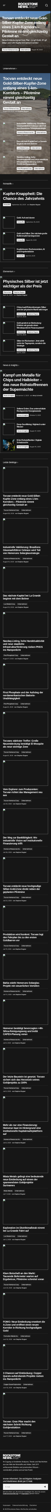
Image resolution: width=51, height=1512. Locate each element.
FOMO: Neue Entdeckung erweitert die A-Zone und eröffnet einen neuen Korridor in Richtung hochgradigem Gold (24, 1326)
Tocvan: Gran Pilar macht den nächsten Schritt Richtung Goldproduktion (19, 1424)
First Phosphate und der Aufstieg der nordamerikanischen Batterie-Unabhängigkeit (23, 695)
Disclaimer (33, 1505)
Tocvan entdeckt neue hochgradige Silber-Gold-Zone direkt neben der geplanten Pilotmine (22, 889)
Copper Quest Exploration (12, 1384)
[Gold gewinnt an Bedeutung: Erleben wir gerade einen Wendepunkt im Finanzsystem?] (25, 329)
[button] (4, 5)
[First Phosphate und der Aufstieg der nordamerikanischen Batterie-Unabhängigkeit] (25, 676)
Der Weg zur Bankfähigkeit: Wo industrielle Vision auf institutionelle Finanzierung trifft (22, 840)
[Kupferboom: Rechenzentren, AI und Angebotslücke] (25, 254)
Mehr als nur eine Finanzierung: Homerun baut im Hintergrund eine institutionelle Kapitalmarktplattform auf (22, 1129)
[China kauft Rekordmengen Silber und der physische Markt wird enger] (25, 312)
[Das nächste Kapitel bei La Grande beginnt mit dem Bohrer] (25, 579)
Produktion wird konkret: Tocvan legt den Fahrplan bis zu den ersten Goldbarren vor (23, 937)
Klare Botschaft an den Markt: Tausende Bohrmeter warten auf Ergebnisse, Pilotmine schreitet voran (23, 1276)
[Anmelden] (45, 1486)
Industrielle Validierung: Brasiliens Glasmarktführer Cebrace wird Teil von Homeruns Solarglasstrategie (21, 550)
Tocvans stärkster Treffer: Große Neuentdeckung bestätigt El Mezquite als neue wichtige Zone (23, 743)
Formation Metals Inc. (11, 1336)
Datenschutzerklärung (10, 1493)
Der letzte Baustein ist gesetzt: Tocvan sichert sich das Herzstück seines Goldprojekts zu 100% (24, 1079)
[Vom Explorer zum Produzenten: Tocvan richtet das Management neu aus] (25, 773)
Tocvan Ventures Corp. (10, 50)
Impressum (25, 1493)
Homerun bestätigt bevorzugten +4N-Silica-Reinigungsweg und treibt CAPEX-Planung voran (23, 1031)
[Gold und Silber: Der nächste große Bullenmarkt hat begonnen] (25, 238)
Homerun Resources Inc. (25, 132)
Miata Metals (8, 1191)
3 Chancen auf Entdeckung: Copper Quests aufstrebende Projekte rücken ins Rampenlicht (23, 1376)
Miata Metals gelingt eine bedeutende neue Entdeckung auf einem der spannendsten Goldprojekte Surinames (23, 1181)
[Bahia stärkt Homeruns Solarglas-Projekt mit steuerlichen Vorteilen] (25, 966)
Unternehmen (25, 50)
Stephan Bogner (19, 292)
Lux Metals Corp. (23, 148)
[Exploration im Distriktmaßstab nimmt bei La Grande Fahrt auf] (25, 1211)
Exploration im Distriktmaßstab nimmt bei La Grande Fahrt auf (24, 1229)
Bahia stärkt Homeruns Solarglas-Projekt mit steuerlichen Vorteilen (21, 984)
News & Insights (9, 395)
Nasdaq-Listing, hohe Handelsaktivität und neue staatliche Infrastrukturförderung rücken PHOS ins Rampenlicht (23, 645)
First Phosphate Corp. (24, 168)
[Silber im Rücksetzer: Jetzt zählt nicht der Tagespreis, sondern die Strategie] (25, 347)
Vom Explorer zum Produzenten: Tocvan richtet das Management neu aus (22, 792)
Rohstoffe (7, 205)
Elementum (7, 292)
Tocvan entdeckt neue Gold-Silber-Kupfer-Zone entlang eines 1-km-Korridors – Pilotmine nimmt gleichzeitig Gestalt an (22, 500)
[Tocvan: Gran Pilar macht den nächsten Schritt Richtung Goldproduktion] (25, 1405)
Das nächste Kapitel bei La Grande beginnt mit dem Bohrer (22, 597)
